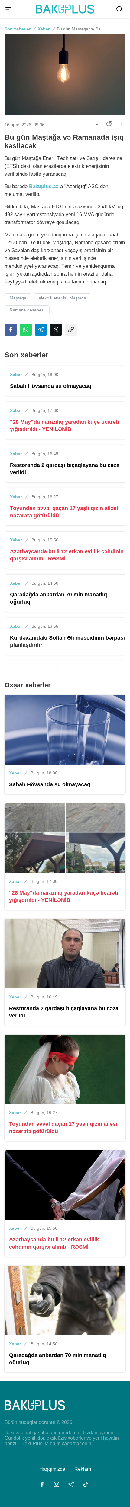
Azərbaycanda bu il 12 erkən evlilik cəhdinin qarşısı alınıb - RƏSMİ (67, 555)
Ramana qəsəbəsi (27, 310)
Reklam (82, 1469)
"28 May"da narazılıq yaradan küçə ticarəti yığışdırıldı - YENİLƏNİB (64, 425)
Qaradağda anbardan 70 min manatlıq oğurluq (58, 598)
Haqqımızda (52, 1469)
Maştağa (18, 297)
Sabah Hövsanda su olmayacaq (50, 386)
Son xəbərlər (18, 29)
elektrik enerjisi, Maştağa (62, 297)
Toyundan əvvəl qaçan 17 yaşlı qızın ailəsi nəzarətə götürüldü (64, 512)
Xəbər (44, 29)
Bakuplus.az (43, 186)
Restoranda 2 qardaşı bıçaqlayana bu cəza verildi (64, 468)
